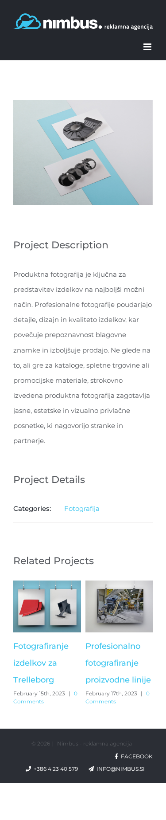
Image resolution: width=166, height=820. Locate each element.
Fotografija (82, 508)
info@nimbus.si (123, 768)
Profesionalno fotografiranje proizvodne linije (118, 663)
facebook (135, 756)
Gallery (47, 606)
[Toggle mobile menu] (148, 46)
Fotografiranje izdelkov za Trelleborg (41, 663)
